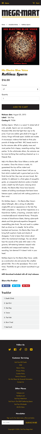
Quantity (5, 94)
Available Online (13, 25)
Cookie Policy (20, 373)
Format (4, 85)
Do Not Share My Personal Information (20, 379)
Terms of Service (20, 376)
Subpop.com (20, 393)
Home (3, 25)
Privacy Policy (20, 371)
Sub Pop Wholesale (20, 404)
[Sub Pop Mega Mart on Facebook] (15, 350)
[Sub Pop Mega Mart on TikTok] (20, 350)
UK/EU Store (20, 407)
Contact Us (20, 382)
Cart (37, 3)
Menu (6, 3)
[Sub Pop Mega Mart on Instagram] (26, 350)
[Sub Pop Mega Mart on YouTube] (31, 350)
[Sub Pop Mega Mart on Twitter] (9, 350)
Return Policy (21, 368)
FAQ (20, 365)
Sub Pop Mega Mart (26, 429)
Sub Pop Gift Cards (21, 362)
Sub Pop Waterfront (20, 398)
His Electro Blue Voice (15, 70)
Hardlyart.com (20, 396)
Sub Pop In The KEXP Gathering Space (21, 401)
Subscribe (31, 422)
